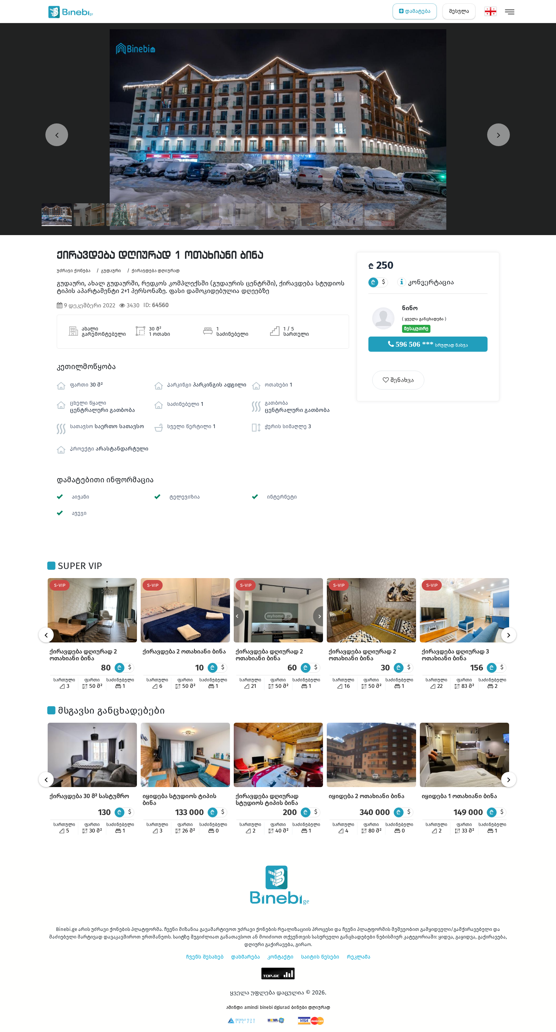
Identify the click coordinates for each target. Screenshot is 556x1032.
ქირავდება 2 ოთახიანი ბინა (184, 651)
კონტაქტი (280, 957)
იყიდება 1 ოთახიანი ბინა (459, 796)
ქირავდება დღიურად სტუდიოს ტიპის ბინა (267, 799)
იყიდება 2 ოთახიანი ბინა (366, 796)
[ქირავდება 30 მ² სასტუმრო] (92, 755)
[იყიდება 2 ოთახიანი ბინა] (371, 755)
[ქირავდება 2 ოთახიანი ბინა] (185, 610)
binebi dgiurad (275, 1007)
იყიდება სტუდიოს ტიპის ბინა (179, 799)
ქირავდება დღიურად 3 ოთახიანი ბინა (455, 655)
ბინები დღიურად (310, 1007)
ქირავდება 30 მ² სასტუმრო (89, 796)
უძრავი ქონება (73, 270)
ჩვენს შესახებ (205, 957)
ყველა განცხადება (424, 318)
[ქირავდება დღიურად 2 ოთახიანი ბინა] (92, 610)
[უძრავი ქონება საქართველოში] (69, 11)
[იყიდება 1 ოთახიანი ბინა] (464, 755)
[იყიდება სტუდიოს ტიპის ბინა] (185, 755)
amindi (251, 1007)
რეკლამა (358, 957)
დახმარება (245, 957)
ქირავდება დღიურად (156, 270)
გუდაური (111, 270)
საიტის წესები (320, 957)
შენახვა (401, 379)
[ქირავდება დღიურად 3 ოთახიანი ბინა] (464, 610)
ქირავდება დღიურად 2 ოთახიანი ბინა (83, 655)
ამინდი (234, 1007)
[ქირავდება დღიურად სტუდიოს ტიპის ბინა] (278, 755)
